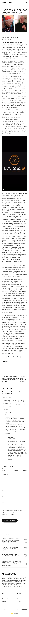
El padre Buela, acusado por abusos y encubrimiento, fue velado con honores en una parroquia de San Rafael (10, 379)
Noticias (12, 34)
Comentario (5, 474)
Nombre (4, 490)
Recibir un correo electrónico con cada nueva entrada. (14, 517)
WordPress (24, 609)
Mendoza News (6, 39)
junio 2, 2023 (6, 396)
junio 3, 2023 (10, 437)
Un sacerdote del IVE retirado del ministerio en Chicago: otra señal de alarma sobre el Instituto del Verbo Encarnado (11, 563)
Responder (5, 409)
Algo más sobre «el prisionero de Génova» (23, 379)
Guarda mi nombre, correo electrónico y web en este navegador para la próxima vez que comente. (14, 509)
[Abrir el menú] (26, 2)
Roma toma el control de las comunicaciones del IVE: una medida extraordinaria (10, 548)
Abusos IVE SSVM (7, 2)
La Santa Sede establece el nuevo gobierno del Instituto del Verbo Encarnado (11, 555)
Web (3, 502)
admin (8, 34)
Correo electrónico (6, 496)
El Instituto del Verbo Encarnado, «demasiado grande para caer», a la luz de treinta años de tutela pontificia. (11, 541)
